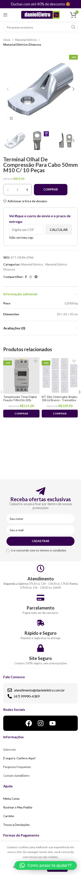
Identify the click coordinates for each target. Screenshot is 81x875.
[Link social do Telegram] (36, 277)
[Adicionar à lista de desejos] (36, 361)
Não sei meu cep (21, 237)
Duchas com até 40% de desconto (38, 4)
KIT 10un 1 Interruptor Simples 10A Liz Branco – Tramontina (59, 398)
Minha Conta (11, 798)
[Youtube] (52, 723)
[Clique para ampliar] (11, 118)
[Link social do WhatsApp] (30, 277)
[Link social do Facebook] (26, 277)
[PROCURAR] (73, 27)
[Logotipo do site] (40, 14)
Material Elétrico (26, 40)
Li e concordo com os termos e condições (38, 550)
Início (7, 40)
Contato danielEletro (16, 775)
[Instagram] (40, 723)
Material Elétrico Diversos (22, 44)
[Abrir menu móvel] (5, 14)
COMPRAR (50, 189)
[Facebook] (28, 723)
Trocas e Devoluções (16, 825)
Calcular (59, 229)
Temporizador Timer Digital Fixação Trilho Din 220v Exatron (20, 400)
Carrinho (8, 816)
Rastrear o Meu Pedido (17, 807)
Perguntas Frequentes (17, 767)
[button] (45, 865)
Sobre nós (9, 749)
